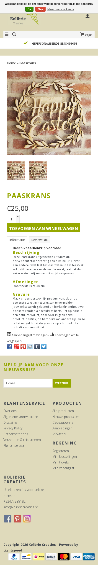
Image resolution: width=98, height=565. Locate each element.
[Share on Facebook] (9, 346)
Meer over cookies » (60, 9)
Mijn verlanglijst (63, 468)
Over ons (10, 411)
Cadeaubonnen (63, 422)
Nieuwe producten (66, 417)
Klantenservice (13, 445)
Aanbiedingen (62, 428)
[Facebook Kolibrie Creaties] (7, 518)
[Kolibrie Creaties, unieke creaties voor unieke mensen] (26, 19)
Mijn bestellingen (64, 456)
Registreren (60, 451)
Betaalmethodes (15, 434)
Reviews (39, 240)
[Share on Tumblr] (37, 346)
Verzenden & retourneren (22, 439)
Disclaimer (11, 422)
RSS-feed (59, 434)
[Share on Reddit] (30, 346)
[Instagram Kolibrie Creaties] (27, 518)
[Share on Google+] (16, 346)
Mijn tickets (60, 462)
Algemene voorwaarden (20, 417)
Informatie (17, 240)
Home (11, 63)
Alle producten (63, 411)
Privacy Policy (12, 428)
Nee (40, 9)
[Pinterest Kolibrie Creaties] (17, 518)
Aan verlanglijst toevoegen (29, 335)
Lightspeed (12, 550)
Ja (29, 9)
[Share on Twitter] (43, 346)
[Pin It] (23, 346)
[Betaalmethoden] (14, 556)
